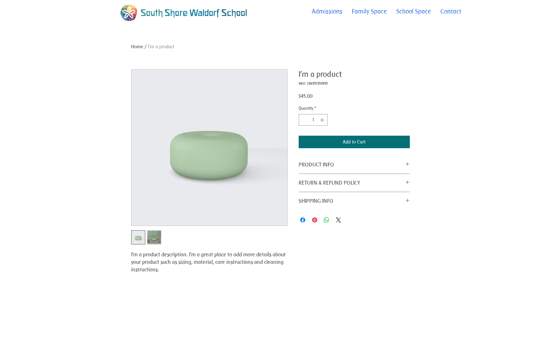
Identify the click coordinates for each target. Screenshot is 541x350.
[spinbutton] (313, 119)
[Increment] (323, 119)
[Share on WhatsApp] (326, 220)
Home (137, 47)
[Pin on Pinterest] (314, 220)
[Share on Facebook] (303, 220)
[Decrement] (303, 119)
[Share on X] (338, 220)
